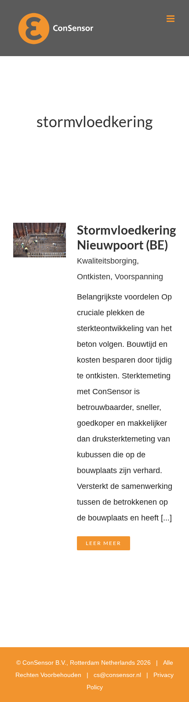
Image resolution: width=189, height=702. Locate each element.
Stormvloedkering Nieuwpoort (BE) (126, 237)
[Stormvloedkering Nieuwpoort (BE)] (39, 230)
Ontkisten (93, 276)
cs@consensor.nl (117, 674)
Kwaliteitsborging (107, 261)
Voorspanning (139, 276)
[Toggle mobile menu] (171, 18)
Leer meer (103, 543)
